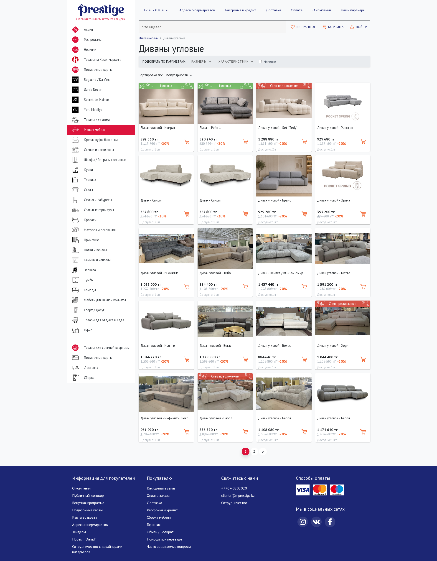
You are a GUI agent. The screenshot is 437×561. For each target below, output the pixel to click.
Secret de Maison (96, 99)
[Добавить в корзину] (186, 141)
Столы (88, 190)
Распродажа (87, 40)
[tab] (201, 61)
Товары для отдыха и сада (104, 320)
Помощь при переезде (164, 539)
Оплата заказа (158, 495)
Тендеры (79, 532)
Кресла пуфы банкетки (101, 140)
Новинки (84, 51)
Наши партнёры (353, 10)
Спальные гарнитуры (99, 210)
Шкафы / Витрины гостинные (105, 160)
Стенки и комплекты (99, 150)
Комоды (90, 290)
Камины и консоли (97, 260)
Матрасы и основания (100, 230)
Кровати (90, 220)
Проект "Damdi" (84, 539)
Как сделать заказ (161, 488)
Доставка (273, 10)
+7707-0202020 (234, 488)
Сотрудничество (234, 502)
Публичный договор (88, 495)
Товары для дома (97, 119)
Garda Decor (93, 89)
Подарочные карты (98, 69)
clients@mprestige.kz (238, 495)
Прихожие (91, 240)
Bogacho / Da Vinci (97, 79)
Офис (88, 330)
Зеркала (90, 270)
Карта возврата (84, 517)
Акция (88, 29)
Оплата (296, 10)
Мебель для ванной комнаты (105, 300)
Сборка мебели (159, 517)
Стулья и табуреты (98, 200)
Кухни (88, 170)
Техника (90, 180)
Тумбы (88, 280)
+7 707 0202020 (157, 10)
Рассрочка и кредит (240, 10)
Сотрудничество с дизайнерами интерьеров (97, 549)
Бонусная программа (88, 502)
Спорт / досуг (94, 310)
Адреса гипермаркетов (197, 10)
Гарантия (153, 524)
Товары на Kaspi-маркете (102, 59)
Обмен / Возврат (160, 532)
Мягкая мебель (95, 130)
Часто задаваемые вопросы (169, 546)
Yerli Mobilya (93, 109)
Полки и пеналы (95, 250)
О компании (322, 10)
